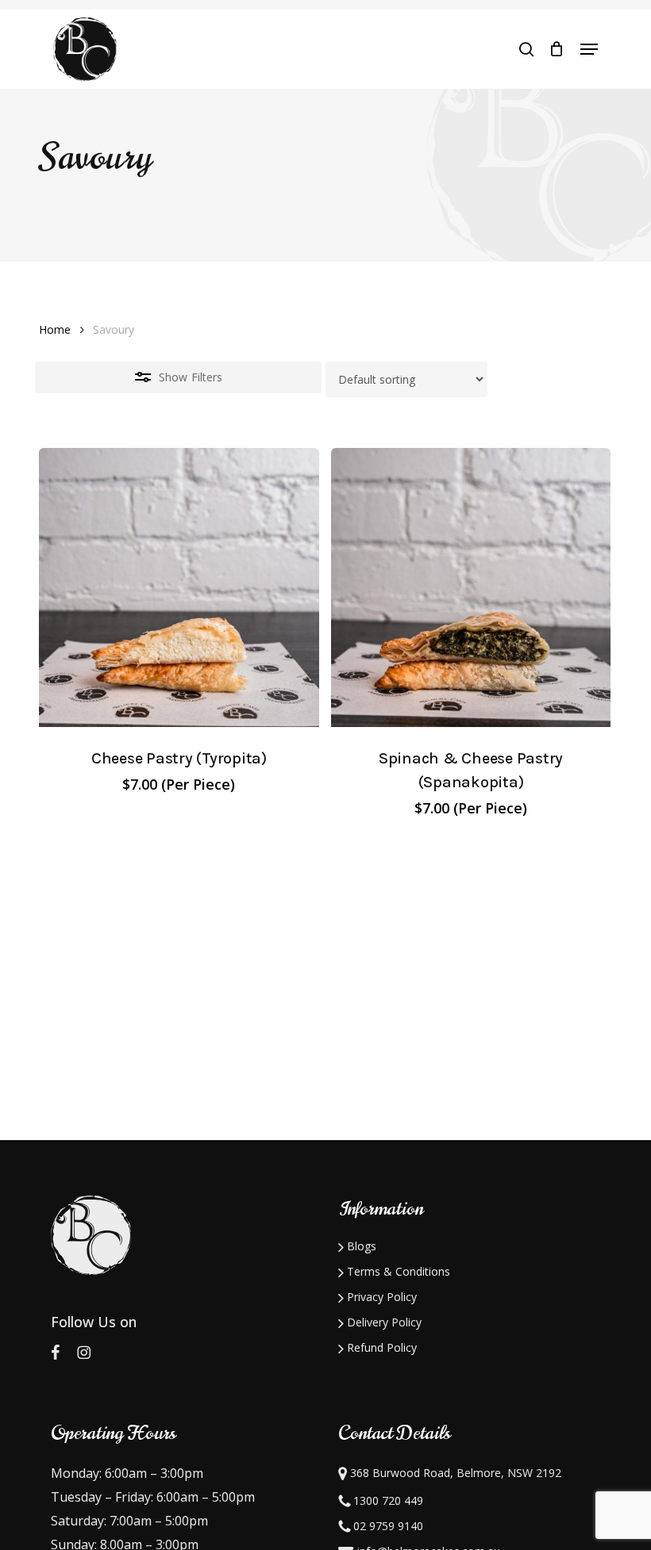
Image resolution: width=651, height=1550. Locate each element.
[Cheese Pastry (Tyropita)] (179, 588)
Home (55, 329)
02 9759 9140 (386, 1525)
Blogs (360, 1245)
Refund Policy (380, 1347)
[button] (589, 49)
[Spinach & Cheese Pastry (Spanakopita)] (471, 588)
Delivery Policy (383, 1322)
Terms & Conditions (397, 1271)
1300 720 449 (386, 1500)
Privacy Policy (380, 1296)
